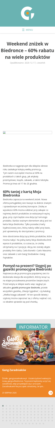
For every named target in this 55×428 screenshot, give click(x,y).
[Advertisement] (27, 99)
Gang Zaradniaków (14, 370)
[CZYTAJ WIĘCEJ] (50, 393)
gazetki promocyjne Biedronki (26, 287)
